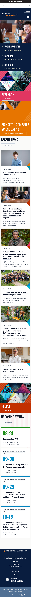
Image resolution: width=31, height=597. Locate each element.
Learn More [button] (8, 98)
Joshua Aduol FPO (10, 439)
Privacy (11, 591)
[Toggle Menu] (28, 17)
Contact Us (15, 571)
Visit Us (15, 561)
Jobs (15, 575)
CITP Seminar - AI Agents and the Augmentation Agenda (15, 466)
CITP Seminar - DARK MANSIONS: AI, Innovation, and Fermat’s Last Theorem (14, 495)
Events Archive (8, 422)
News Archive (8, 145)
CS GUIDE (27, 11)
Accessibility (18, 591)
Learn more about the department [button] (14, 133)
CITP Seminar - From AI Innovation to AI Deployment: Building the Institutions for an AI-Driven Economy (15, 526)
